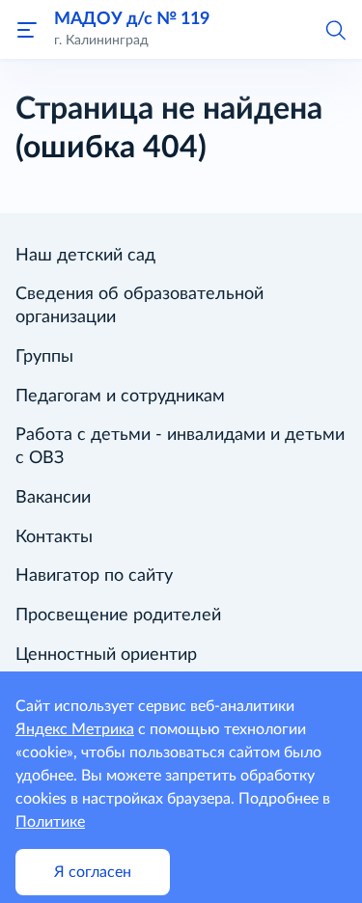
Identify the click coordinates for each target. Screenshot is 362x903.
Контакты (54, 537)
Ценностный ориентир (106, 655)
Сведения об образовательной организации (139, 306)
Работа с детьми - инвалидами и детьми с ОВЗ (180, 446)
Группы (44, 357)
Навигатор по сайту (94, 576)
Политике (50, 822)
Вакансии (53, 497)
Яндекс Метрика (74, 729)
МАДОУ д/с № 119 (131, 19)
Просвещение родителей (118, 615)
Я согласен (92, 872)
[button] (335, 29)
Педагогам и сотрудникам (120, 396)
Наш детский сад (85, 255)
